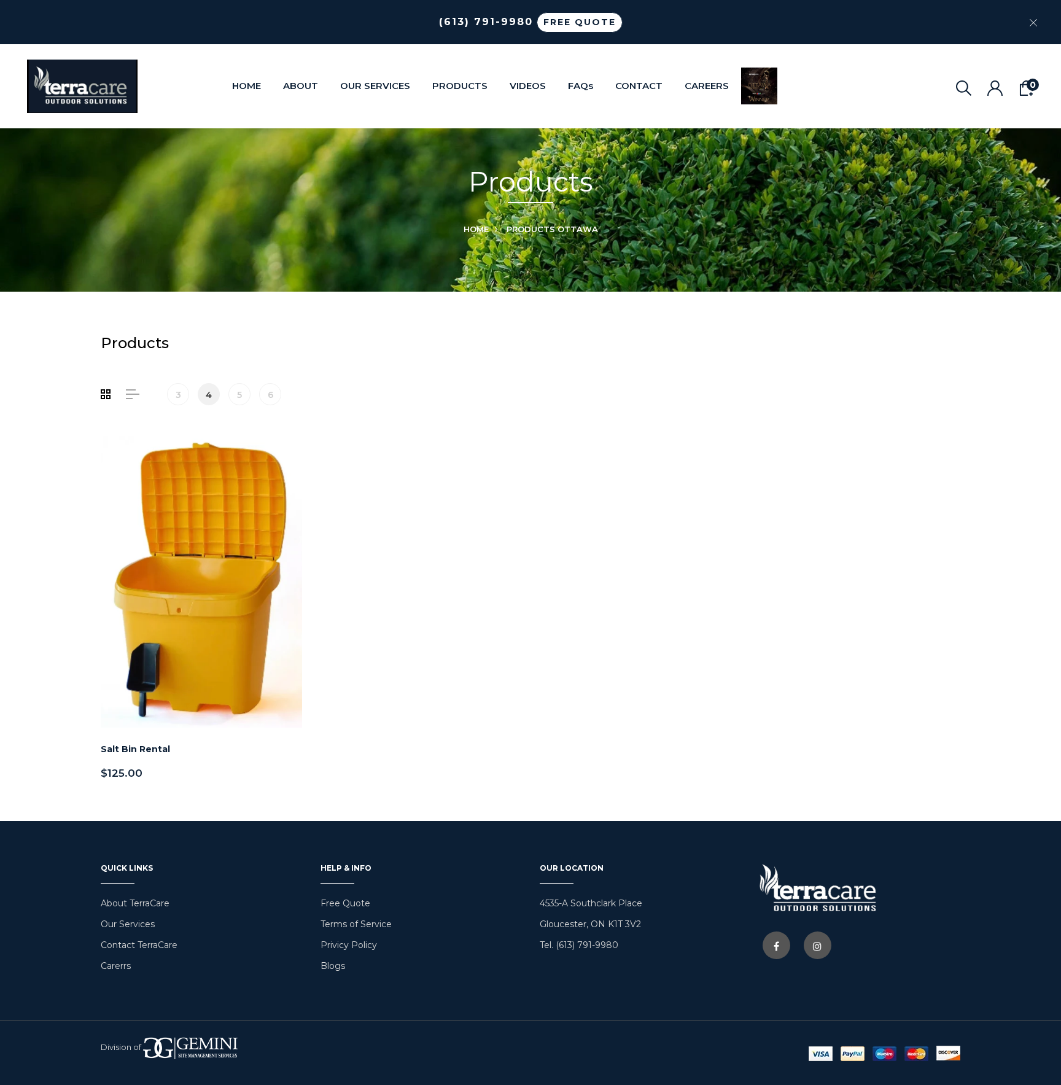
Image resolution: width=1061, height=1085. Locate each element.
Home (476, 229)
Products (531, 229)
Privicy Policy (349, 945)
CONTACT (639, 85)
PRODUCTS (460, 85)
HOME (246, 85)
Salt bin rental (135, 749)
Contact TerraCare (139, 945)
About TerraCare (135, 903)
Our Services (128, 924)
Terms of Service (356, 924)
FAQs (580, 85)
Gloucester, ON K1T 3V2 (590, 924)
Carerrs (116, 965)
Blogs (333, 965)
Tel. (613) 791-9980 (579, 945)
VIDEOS (528, 85)
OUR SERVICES (375, 85)
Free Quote (345, 903)
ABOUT (300, 85)
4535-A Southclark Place (591, 903)
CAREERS (707, 85)
